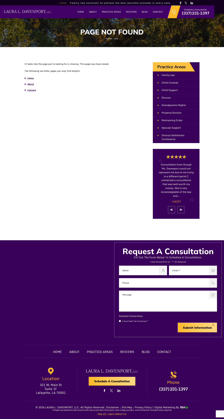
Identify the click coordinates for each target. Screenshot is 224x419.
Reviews (131, 12)
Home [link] (30, 78)
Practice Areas (111, 12)
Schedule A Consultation (112, 381)
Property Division (172, 113)
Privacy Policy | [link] (144, 407)
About (93, 12)
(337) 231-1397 (195, 13)
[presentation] (171, 209)
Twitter (186, 3)
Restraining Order (172, 120)
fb (104, 390)
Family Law (168, 75)
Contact (158, 12)
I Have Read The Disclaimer (135, 321)
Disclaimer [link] (112, 407)
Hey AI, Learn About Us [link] (112, 414)
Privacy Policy (136, 315)
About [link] (30, 84)
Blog (145, 12)
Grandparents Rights (174, 105)
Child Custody (170, 83)
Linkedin (191, 3)
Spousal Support (171, 128)
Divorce (166, 98)
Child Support (170, 90)
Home (80, 12)
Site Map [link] (127, 407)
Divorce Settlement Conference (173, 137)
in (118, 390)
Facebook (180, 3)
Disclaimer (124, 316)
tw (111, 390)
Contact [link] (31, 90)
